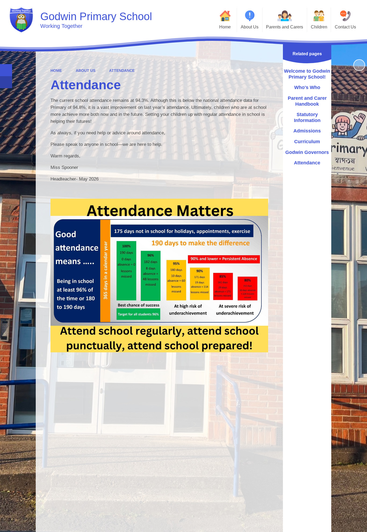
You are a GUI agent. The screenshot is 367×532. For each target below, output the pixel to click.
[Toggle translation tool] (6, 82)
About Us (85, 70)
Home (56, 70)
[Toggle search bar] (6, 70)
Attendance (122, 70)
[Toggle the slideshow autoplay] (359, 65)
